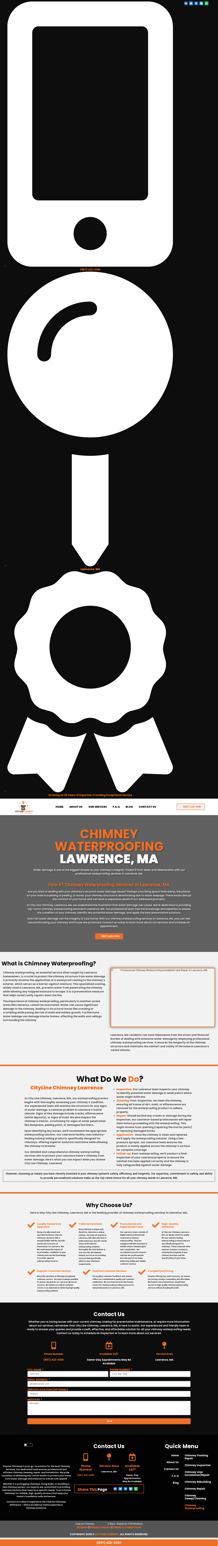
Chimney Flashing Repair (196, 1457)
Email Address (37, 1379)
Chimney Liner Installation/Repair (197, 1473)
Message (33, 1399)
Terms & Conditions (127, 1527)
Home (59, 807)
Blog (129, 807)
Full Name (34, 1370)
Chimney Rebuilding (198, 1482)
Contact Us (147, 807)
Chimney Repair (195, 1488)
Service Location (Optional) (47, 1389)
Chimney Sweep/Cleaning (195, 1497)
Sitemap (82, 1527)
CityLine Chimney (107, 1534)
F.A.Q (116, 807)
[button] (186, 3)
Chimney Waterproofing (194, 1507)
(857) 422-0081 (90, 269)
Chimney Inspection (198, 1465)
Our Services (97, 807)
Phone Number (120, 1370)
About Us (75, 807)
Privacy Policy (100, 1527)
